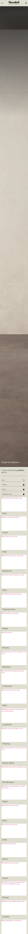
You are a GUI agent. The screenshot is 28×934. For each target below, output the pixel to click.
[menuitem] (2, 3)
